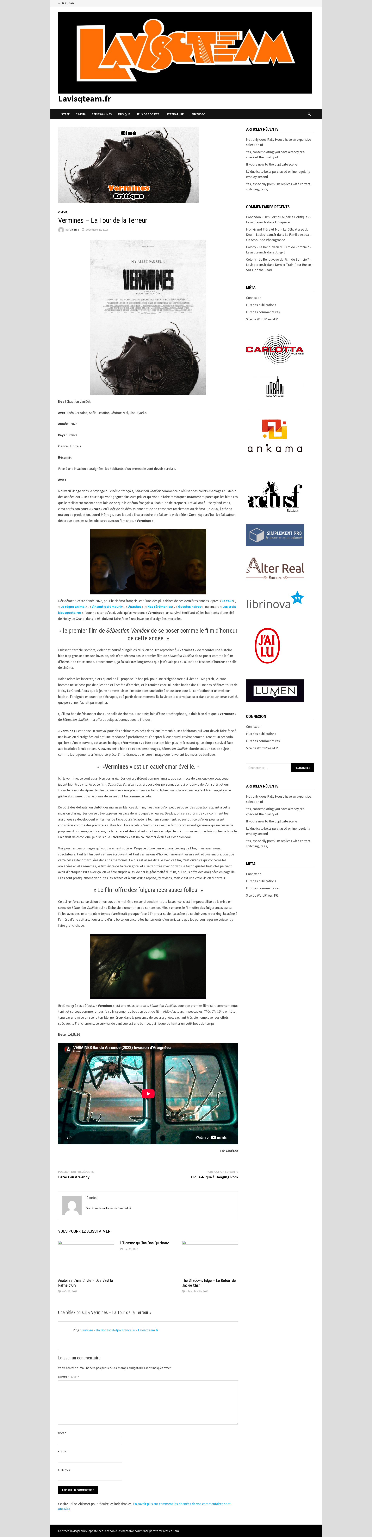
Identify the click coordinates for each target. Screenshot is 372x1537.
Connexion (253, 297)
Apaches (134, 606)
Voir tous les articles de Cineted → (108, 1208)
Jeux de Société (147, 114)
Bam (176, 1531)
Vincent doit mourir (107, 606)
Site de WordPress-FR (262, 319)
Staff (65, 114)
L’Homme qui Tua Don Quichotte (144, 1243)
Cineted (74, 229)
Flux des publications (261, 305)
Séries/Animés (102, 114)
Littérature (174, 114)
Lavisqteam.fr (84, 98)
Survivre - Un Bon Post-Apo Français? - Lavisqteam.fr (120, 1330)
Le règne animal (72, 606)
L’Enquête (282, 222)
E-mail (63, 1451)
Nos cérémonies (159, 606)
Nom (62, 1433)
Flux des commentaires (263, 312)
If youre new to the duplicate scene (271, 164)
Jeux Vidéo (197, 114)
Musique (124, 114)
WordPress (161, 1531)
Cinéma (81, 114)
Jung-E (280, 252)
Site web (64, 1469)
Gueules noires (189, 606)
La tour (227, 600)
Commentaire (68, 1377)
